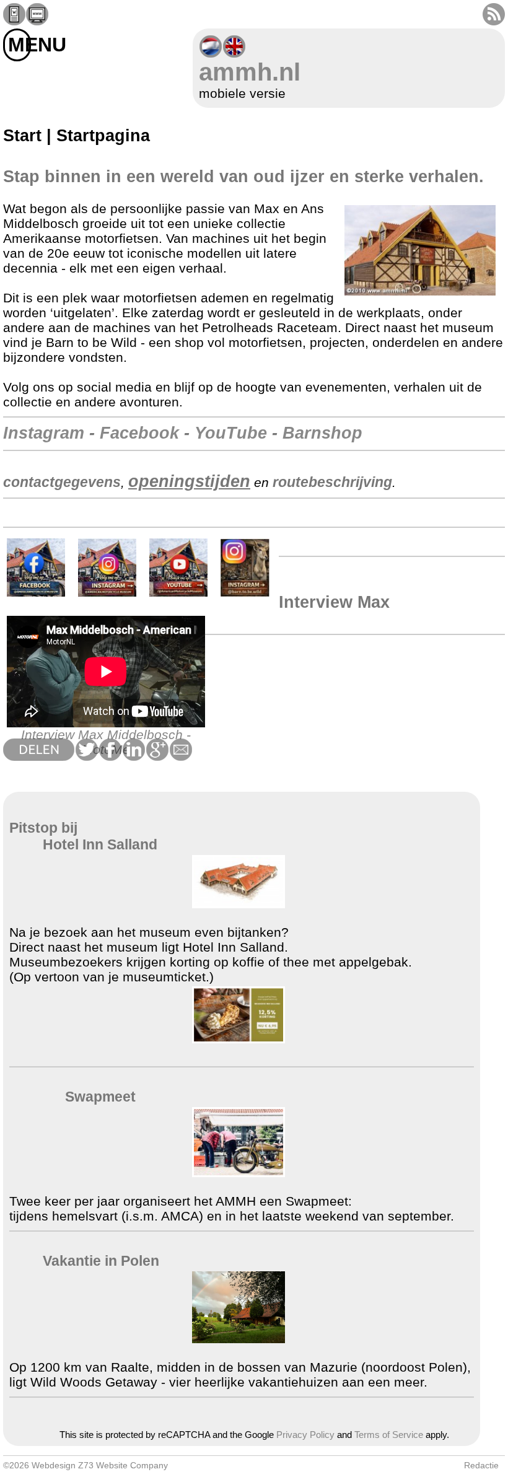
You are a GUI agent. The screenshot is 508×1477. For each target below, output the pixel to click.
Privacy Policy (305, 1435)
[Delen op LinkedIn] (133, 756)
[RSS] (494, 21)
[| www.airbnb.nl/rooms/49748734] (238, 1338)
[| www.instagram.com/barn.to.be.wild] (245, 594)
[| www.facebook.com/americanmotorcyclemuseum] (36, 594)
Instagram (43, 433)
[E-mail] (180, 756)
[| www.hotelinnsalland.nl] (238, 903)
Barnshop (322, 433)
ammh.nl (249, 71)
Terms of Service (388, 1435)
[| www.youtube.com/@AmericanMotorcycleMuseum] (178, 594)
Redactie (481, 1465)
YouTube (231, 433)
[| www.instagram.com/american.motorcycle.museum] (107, 594)
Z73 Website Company (123, 1465)
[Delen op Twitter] (86, 756)
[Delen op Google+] (157, 756)
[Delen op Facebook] (109, 756)
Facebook (139, 433)
